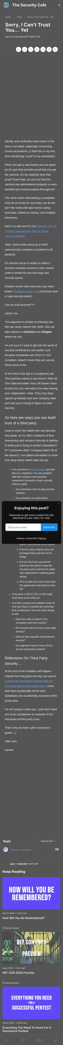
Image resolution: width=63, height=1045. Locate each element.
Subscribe (49, 527)
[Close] (58, 503)
